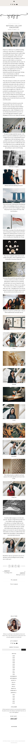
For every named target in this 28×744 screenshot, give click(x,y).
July (13, 682)
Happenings (10, 23)
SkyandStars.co (14, 742)
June (13, 684)
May (13, 686)
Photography (17, 23)
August (13, 680)
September (13, 678)
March (13, 688)
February (12, 690)
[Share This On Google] (18, 566)
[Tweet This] (12, 566)
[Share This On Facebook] (9, 566)
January (13, 692)
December (13, 676)
